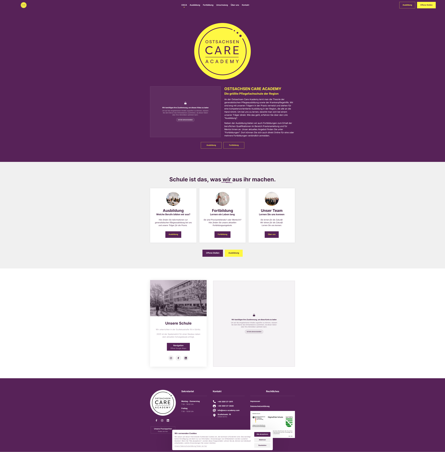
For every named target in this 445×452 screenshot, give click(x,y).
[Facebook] (178, 358)
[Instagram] (171, 358)
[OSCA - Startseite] (24, 5)
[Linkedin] (186, 358)
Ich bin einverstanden (185, 119)
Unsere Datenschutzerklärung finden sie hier (191, 446)
